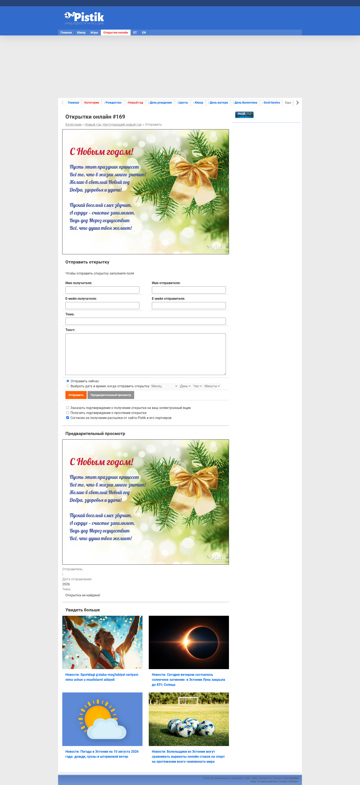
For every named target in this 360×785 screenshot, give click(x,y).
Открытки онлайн (115, 32)
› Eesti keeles (271, 102)
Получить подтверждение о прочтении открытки (108, 413)
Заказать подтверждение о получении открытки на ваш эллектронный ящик (130, 408)
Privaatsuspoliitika (267, 781)
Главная (66, 32)
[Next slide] (297, 102)
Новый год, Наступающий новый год (113, 125)
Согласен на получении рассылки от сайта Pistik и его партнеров (120, 418)
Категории (91, 102)
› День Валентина (245, 102)
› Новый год (135, 102)
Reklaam (293, 781)
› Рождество (112, 102)
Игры (94, 32)
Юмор (81, 32)
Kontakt (283, 781)
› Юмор (198, 102)
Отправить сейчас (84, 381)
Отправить (76, 395)
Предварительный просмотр (111, 395)
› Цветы (182, 102)
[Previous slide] (62, 102)
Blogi (253, 781)
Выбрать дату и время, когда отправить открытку (110, 386)
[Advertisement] (180, 67)
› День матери (218, 102)
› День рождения (160, 102)
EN (144, 32)
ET (135, 32)
